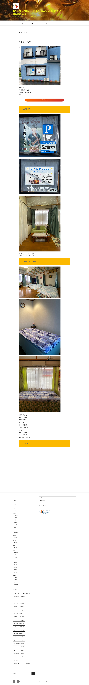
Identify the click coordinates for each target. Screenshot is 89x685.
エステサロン (17, 593)
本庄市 (15, 517)
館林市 (15, 569)
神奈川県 (15, 545)
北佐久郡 (16, 584)
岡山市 (15, 537)
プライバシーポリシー (35, 23)
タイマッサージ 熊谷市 (19, 633)
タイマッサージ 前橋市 (19, 600)
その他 (14, 500)
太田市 (15, 557)
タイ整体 (28, 663)
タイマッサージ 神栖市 (19, 636)
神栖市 (15, 579)
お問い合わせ (24, 23)
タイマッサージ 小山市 (19, 620)
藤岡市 (15, 564)
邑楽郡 (15, 567)
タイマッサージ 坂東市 (19, 606)
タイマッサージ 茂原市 (19, 643)
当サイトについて (46, 23)
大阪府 (14, 530)
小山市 (15, 542)
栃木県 (14, 540)
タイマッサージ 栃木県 (19, 626)
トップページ (16, 23)
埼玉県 (14, 513)
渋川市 (15, 562)
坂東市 (15, 577)
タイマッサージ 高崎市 (19, 657)
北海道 (14, 503)
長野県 (14, 582)
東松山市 (16, 520)
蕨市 (15, 527)
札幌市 (15, 505)
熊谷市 (15, 522)
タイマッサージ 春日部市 (19, 623)
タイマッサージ (26, 593)
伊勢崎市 (16, 552)
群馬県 (14, 550)
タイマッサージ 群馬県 (19, 640)
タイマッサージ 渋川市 (19, 630)
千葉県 (14, 508)
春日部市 (16, 515)
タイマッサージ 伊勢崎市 (19, 596)
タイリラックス (25, 42)
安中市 (15, 559)
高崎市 (15, 572)
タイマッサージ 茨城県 (19, 646)
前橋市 (15, 555)
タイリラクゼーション (19, 660)
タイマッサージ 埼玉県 (19, 610)
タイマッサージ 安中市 (19, 616)
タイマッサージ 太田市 (19, 613)
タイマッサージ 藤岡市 (19, 650)
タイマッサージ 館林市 (19, 653)
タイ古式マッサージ (18, 663)
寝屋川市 (16, 532)
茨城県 (14, 575)
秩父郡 (15, 524)
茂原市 (15, 510)
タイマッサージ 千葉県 (19, 603)
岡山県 (14, 535)
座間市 (15, 547)
